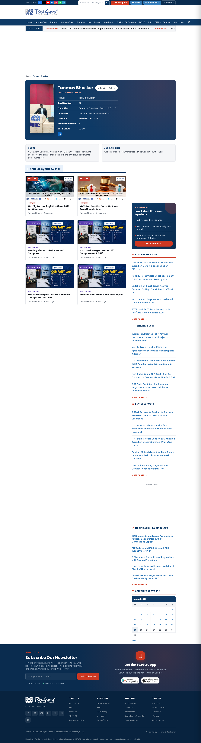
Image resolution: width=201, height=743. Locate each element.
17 (135, 624)
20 (153, 624)
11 (141, 619)
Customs (108, 22)
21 (160, 624)
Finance (167, 22)
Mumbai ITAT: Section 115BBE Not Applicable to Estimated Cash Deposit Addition (153, 350)
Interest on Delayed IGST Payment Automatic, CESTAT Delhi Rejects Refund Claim (150, 337)
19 (147, 624)
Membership (158, 720)
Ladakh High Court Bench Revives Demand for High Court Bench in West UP (152, 289)
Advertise (156, 711)
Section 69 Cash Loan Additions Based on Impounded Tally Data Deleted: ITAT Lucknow (153, 455)
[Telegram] (63, 2)
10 (135, 619)
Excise (97, 22)
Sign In (169, 2)
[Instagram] (56, 2)
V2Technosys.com (76, 732)
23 (172, 624)
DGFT (142, 22)
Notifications (130, 703)
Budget (54, 22)
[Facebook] (40, 2)
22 (166, 624)
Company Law (83, 22)
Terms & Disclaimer (167, 732)
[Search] (107, 3)
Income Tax (41, 22)
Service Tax (67, 22)
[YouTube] (48, 2)
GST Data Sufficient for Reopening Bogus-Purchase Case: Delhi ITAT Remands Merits (150, 387)
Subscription (121, 2)
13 (154, 619)
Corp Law (179, 22)
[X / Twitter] (44, 2)
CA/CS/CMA (102, 720)
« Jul (134, 640)
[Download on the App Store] (150, 680)
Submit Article (158, 707)
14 (160, 619)
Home (30, 22)
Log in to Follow (107, 88)
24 (135, 630)
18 (141, 624)
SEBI (157, 22)
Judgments (130, 711)
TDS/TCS (73, 716)
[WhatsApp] (60, 2)
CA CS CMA (130, 22)
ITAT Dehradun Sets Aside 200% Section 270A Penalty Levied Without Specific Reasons (153, 364)
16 (172, 619)
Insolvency (101, 716)
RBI (149, 22)
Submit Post (153, 2)
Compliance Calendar (135, 716)
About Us (156, 703)
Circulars (129, 707)
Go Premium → (153, 243)
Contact (155, 716)
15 (166, 619)
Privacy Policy (151, 732)
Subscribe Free (88, 676)
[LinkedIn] (52, 2)
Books (137, 2)
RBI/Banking (102, 711)
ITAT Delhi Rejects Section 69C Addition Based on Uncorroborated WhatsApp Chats (153, 442)
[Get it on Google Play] (130, 680)
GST (119, 22)
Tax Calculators (131, 720)
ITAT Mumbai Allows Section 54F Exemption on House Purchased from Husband (152, 429)
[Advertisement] (100, 54)
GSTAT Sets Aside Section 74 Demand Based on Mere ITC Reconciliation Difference (153, 266)
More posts (138, 319)
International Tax (76, 720)
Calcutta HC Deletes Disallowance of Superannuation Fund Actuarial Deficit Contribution (79, 28)
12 (147, 619)
